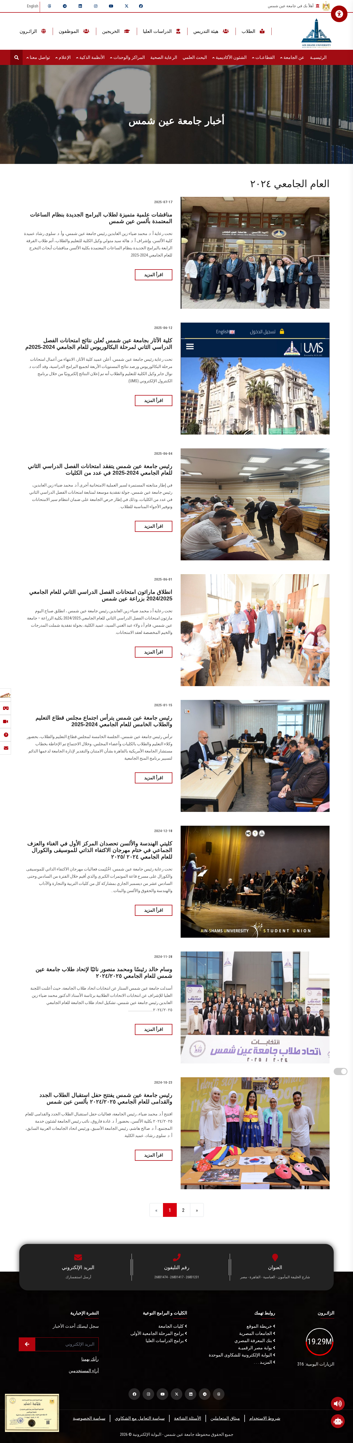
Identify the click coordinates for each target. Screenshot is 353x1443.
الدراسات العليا (158, 31)
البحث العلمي (195, 57)
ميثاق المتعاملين (225, 1418)
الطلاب (249, 31)
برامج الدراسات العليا (165, 1340)
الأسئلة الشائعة (187, 1418)
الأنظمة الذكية (91, 57)
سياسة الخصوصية (89, 1418)
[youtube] (111, 6)
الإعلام (64, 57)
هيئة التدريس (206, 31)
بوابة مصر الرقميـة (255, 1347)
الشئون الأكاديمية (231, 57)
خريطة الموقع (260, 1326)
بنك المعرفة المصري (253, 1340)
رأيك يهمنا (90, 1359)
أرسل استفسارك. (78, 1277)
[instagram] (96, 6)
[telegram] (65, 6)
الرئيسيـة (318, 57)
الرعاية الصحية (163, 57)
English (32, 6)
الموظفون (69, 31)
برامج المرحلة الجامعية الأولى (157, 1333)
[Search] (16, 57)
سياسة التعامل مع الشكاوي (140, 1418)
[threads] (49, 6)
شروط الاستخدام (264, 1418)
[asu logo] (316, 31)
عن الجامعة (293, 57)
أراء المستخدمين (84, 1370)
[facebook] (141, 6)
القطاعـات (264, 57)
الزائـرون (29, 31)
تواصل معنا (39, 57)
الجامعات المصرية (256, 1333)
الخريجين (111, 31)
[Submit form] (27, 1344)
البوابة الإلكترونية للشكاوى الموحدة (241, 1355)
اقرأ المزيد (153, 274)
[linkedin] (80, 6)
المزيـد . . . (263, 1362)
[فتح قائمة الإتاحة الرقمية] (339, 14)
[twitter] (127, 6)
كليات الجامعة (171, 1326)
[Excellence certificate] (32, 1412)
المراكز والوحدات (128, 57)
